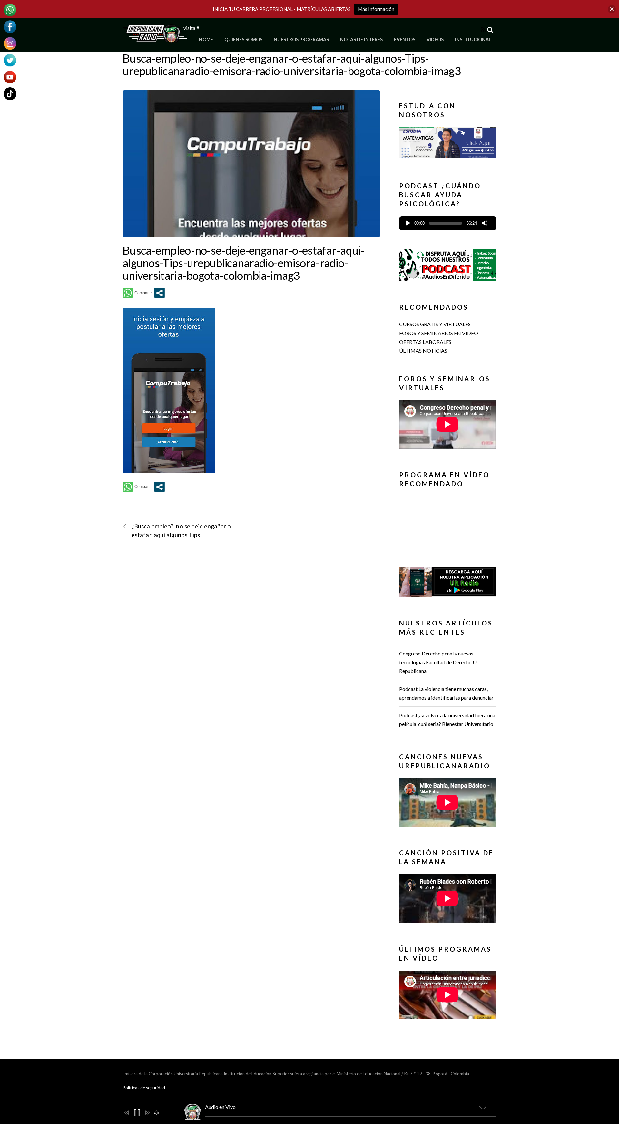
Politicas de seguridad (144, 1087)
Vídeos (435, 39)
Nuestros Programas (301, 39)
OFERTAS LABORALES (425, 342)
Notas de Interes (361, 39)
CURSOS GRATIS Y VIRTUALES (435, 324)
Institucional (473, 39)
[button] (447, 142)
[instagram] (10, 43)
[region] (447, 144)
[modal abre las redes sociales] (159, 293)
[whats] (10, 9)
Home (206, 39)
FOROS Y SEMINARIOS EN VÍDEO (438, 333)
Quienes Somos (243, 39)
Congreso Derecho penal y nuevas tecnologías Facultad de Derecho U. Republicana (438, 662)
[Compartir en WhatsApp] (137, 293)
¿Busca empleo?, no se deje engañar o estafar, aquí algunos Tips (181, 530)
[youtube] (10, 76)
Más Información (376, 9)
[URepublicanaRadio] (155, 39)
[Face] (10, 26)
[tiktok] (10, 93)
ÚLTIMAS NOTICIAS (423, 350)
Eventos (404, 39)
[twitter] (10, 59)
